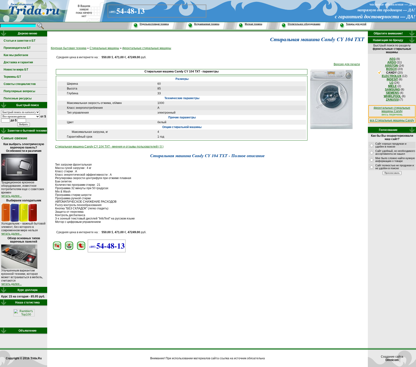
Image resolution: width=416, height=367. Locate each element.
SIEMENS (392, 93)
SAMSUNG (392, 89)
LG (391, 82)
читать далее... (11, 196)
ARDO (391, 62)
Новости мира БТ (16, 69)
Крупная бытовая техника (68, 48)
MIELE (392, 86)
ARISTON (391, 65)
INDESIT (392, 79)
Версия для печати (347, 64)
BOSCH (391, 69)
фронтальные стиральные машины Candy (392, 109)
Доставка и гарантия (18, 62)
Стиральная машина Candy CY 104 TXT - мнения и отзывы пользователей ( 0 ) (109, 146)
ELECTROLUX (391, 76)
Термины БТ (12, 76)
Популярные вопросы (19, 91)
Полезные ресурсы (18, 98)
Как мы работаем (16, 55)
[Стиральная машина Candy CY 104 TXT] (331, 128)
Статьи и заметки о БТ (19, 40)
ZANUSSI (392, 99)
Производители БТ (17, 48)
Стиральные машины (104, 48)
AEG (392, 59)
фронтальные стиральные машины (146, 48)
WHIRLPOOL (392, 96)
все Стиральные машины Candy (392, 120)
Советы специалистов (20, 84)
